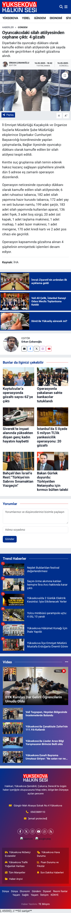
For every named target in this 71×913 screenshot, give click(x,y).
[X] (26, 831)
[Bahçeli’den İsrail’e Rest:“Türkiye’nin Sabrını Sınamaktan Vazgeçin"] (18, 461)
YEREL (26, 18)
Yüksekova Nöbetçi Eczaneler (18, 854)
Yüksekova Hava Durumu (48, 854)
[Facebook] (30, 348)
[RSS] (50, 831)
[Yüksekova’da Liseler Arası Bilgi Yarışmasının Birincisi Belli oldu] (13, 742)
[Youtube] (49, 348)
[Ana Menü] (66, 6)
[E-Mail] (24, 348)
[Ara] (61, 6)
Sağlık (25, 894)
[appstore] (26, 839)
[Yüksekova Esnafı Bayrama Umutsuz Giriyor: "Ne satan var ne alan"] (13, 756)
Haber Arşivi (16, 878)
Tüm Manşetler (17, 872)
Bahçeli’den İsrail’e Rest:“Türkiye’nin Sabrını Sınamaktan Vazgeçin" (18, 479)
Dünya (5, 891)
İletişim (44, 894)
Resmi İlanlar (60, 891)
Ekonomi (25, 891)
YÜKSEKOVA (10, 18)
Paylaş (10, 114)
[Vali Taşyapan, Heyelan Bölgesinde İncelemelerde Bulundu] (13, 713)
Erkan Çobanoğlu (31, 341)
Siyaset (47, 891)
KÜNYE (55, 894)
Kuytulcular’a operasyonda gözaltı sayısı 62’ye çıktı (18, 395)
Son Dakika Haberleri (52, 872)
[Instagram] (42, 348)
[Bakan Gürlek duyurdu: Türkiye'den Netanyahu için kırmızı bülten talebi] (52, 461)
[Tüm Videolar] (66, 662)
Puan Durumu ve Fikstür (48, 864)
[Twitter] (36, 348)
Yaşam (16, 894)
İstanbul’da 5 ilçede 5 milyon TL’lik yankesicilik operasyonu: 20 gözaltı (52, 437)
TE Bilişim (44, 904)
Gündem (22, 27)
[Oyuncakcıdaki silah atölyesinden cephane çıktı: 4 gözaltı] (35, 90)
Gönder (9, 539)
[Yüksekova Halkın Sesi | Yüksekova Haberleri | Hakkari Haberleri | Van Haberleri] (19, 7)
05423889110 (38, 811)
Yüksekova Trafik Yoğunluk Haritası (16, 864)
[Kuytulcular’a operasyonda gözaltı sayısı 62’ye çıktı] (18, 376)
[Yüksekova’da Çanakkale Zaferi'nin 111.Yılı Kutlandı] (13, 728)
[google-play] (43, 839)
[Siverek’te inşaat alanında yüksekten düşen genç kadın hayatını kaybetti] (18, 416)
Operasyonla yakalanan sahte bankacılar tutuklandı (49, 395)
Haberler (8, 27)
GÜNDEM (40, 18)
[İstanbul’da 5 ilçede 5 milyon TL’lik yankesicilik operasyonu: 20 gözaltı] (52, 416)
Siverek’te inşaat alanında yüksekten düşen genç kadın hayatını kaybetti (18, 435)
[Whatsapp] (44, 831)
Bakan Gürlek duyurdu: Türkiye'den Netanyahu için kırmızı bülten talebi (52, 481)
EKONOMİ (56, 18)
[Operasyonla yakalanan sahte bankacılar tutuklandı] (52, 376)
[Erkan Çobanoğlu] (11, 343)
